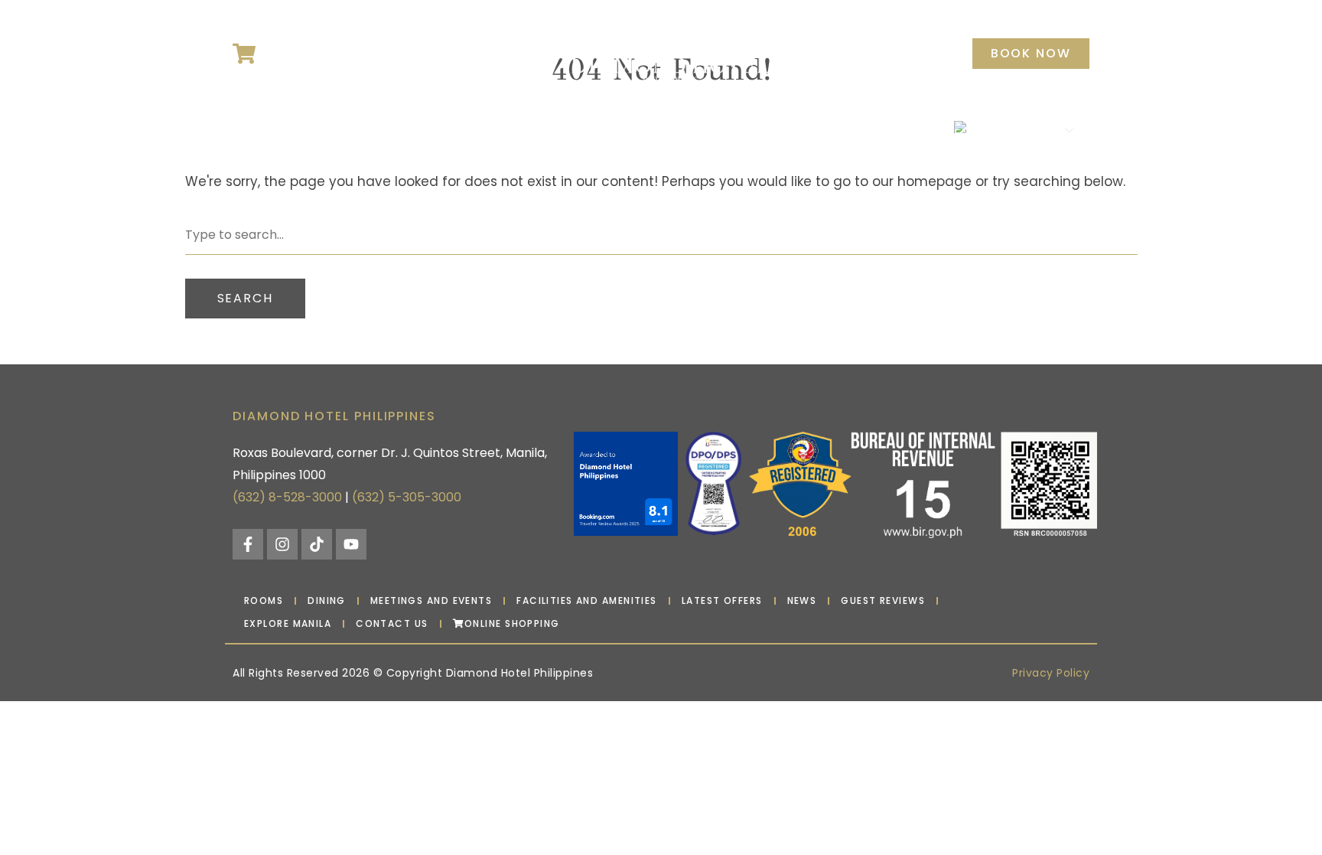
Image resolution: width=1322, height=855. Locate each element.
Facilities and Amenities (586, 600)
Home (260, 130)
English (1008, 129)
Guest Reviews (883, 600)
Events (428, 130)
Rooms (314, 130)
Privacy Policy (1050, 672)
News (555, 130)
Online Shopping (512, 623)
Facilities (494, 130)
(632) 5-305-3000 (406, 497)
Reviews (711, 130)
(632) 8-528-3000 (287, 497)
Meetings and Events (431, 600)
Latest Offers (629, 130)
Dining (371, 130)
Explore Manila (798, 130)
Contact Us (900, 130)
